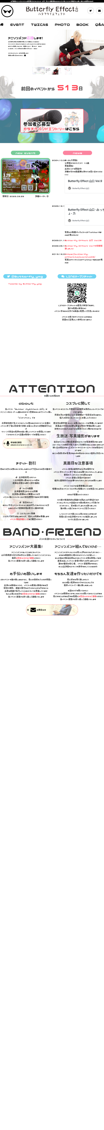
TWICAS (39, 24)
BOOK (82, 24)
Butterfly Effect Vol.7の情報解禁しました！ (83, 247)
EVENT (17, 24)
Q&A (99, 24)
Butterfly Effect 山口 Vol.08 (83, 240)
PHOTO (62, 24)
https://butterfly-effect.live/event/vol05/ (80, 255)
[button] (52, 48)
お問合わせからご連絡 (25, 558)
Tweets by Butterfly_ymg (25, 284)
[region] (52, 53)
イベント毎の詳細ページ (19, 519)
